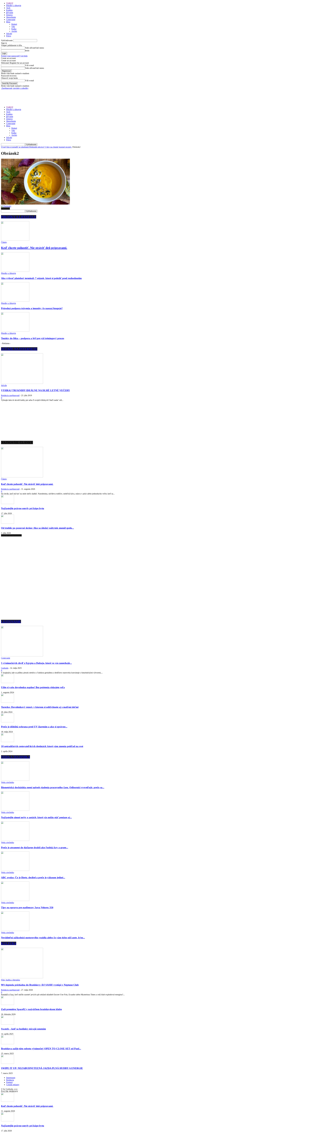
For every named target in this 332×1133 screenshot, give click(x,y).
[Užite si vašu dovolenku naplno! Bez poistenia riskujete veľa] (7, 682)
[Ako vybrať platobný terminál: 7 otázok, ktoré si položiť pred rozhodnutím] (15, 271)
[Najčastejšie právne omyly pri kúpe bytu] (7, 503)
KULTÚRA (8, 943)
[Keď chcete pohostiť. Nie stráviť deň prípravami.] (15, 240)
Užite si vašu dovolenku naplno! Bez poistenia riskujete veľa (33, 687)
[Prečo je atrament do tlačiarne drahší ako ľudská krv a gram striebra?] (15, 840)
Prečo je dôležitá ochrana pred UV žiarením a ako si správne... (34, 726)
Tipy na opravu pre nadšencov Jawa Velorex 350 (27, 907)
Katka (13, 29)
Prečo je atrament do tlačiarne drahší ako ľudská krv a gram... (34, 847)
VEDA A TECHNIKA (15, 757)
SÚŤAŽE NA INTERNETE (19, 349)
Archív (14, 31)
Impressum (10, 1078)
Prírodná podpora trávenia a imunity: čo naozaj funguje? (32, 308)
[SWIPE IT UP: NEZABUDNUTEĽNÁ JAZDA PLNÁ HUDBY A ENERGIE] (7, 1063)
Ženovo (9, 15)
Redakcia (10, 1080)
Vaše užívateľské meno (34, 48)
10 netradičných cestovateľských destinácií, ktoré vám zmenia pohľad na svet (42, 746)
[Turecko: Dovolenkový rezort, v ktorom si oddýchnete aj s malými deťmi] (7, 702)
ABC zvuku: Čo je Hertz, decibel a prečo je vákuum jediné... (33, 877)
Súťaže (9, 33)
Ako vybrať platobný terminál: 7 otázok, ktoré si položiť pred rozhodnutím (41, 278)
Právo (8, 36)
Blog (8, 22)
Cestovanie (10, 19)
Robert (14, 24)
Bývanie (9, 12)
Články (4, 242)
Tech (8, 8)
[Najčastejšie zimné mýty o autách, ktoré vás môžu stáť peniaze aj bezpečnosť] (15, 810)
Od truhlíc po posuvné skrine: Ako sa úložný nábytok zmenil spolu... (37, 528)
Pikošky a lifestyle (13, 5)
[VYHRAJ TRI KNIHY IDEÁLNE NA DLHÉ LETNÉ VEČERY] (22, 383)
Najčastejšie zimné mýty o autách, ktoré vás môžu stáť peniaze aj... (36, 817)
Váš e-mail (29, 65)
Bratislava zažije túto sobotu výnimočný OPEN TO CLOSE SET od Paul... (41, 1048)
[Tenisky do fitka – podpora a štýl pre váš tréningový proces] (15, 331)
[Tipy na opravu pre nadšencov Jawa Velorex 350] (15, 900)
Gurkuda (4, 668)
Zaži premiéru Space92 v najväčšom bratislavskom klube (31, 1009)
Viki (13, 26)
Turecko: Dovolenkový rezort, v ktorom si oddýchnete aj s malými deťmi (39, 707)
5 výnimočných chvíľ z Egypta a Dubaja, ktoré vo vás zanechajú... (36, 663)
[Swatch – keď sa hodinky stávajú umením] (7, 1024)
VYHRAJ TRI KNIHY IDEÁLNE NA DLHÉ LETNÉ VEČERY (35, 390)
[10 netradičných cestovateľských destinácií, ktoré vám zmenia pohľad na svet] (7, 741)
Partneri (9, 1082)
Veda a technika (7, 782)
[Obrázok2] (35, 204)
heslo (27, 50)
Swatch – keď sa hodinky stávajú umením (23, 1028)
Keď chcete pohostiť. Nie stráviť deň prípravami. (34, 247)
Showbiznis (11, 17)
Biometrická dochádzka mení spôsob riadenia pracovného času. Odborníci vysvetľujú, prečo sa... (52, 787)
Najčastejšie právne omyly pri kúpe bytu (22, 508)
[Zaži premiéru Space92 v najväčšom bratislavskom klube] (7, 1004)
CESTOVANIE (11, 621)
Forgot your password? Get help (14, 56)
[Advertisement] (48, 95)
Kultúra (9, 10)
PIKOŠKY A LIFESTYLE (18, 216)
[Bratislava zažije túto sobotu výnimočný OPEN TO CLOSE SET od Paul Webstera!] (7, 1043)
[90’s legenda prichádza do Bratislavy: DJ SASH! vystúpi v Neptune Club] (22, 977)
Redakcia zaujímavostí (10, 395)
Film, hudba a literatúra (10, 980)
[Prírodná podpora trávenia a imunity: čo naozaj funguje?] (15, 301)
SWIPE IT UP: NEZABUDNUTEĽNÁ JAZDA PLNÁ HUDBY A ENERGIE (42, 1068)
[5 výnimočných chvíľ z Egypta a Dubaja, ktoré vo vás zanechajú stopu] (22, 656)
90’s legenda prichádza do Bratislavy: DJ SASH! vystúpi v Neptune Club (40, 984)
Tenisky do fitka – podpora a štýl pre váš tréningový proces (32, 338)
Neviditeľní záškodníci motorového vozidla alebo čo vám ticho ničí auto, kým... (43, 937)
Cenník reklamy (12, 1085)
